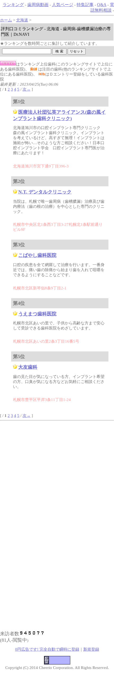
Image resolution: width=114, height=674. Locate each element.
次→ (26, 89)
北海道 (22, 20)
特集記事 (85, 4)
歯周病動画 (38, 4)
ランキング (13, 4)
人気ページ (62, 4)
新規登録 (91, 649)
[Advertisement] (57, 458)
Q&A (101, 4)
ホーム (6, 20)
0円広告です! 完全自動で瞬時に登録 (47, 649)
